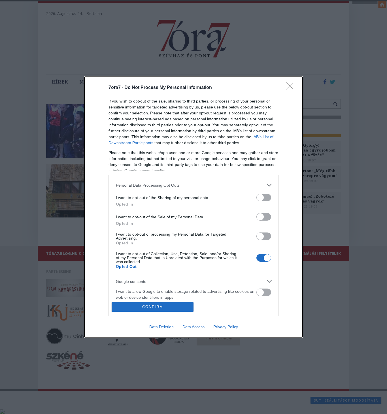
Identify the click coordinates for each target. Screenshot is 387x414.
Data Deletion (161, 327)
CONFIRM (152, 307)
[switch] (263, 197)
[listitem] (193, 185)
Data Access (193, 327)
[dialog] (193, 207)
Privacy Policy (225, 327)
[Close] (291, 87)
